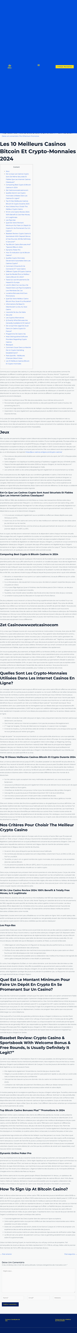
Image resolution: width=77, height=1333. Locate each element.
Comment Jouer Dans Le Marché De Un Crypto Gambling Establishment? (18, 350)
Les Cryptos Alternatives (15, 318)
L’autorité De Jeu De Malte (16, 312)
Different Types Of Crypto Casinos (18, 271)
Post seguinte (70, 1254)
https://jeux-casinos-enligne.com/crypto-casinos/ (44, 452)
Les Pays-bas (10, 220)
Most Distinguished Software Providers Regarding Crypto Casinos (17, 339)
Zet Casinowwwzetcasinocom (17, 190)
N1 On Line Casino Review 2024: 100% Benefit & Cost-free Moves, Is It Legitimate (18, 214)
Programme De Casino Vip (16, 334)
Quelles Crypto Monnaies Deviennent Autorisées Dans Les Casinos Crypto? (18, 260)
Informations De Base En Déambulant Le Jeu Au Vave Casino (16, 306)
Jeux (7, 171)
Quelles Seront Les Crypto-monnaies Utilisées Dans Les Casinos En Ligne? (16, 195)
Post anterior (6, 1254)
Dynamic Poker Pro (13, 250)
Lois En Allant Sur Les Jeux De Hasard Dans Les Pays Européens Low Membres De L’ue (18, 287)
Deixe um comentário (10, 136)
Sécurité (9, 315)
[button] (38, 65)
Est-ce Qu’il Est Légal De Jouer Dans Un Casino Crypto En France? (17, 328)
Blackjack (9, 345)
